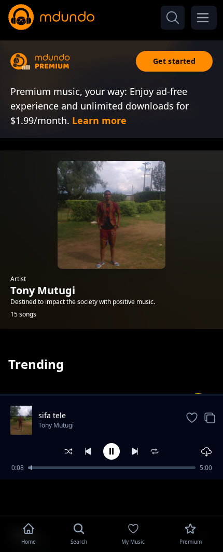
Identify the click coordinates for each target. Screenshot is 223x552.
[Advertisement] (111, 496)
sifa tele (52, 415)
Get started (174, 61)
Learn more (99, 120)
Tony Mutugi (56, 425)
